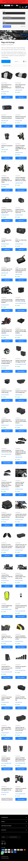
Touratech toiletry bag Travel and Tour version (6, 451)
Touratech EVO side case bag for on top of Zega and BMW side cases (21, 546)
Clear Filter (23, 26)
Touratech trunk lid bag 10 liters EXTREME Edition (6, 698)
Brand (4, 11)
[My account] (22, 7)
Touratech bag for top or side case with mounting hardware (20, 421)
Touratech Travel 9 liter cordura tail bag (6, 391)
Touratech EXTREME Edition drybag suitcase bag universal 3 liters (20, 759)
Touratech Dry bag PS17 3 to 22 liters (20, 667)
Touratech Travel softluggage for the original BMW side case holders (6, 180)
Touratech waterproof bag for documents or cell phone (21, 607)
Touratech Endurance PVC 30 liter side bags (20, 300)
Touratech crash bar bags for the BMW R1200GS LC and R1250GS (19, 484)
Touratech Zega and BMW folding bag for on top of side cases (20, 729)
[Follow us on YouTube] (5, 843)
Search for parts (7, 26)
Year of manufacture (7, 16)
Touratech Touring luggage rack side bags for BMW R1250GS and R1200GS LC (20, 452)
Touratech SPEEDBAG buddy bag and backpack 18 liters (21, 638)
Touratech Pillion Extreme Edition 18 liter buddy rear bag (20, 577)
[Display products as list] (26, 61)
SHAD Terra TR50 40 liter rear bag (21, 241)
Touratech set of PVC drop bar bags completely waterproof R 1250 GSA (7, 546)
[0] (25, 7)
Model (4, 21)
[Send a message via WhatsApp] (2, 853)
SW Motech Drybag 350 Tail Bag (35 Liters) (20, 117)
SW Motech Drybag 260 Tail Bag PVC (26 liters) (6, 117)
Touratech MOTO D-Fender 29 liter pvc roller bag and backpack (6, 668)
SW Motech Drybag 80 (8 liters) (6, 146)
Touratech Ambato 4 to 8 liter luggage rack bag (6, 789)
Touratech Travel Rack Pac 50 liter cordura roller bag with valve (7, 211)
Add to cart (7, 97)
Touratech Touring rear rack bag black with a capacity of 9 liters (6, 516)
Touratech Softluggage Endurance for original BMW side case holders (20, 179)
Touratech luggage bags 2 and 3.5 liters (6, 606)
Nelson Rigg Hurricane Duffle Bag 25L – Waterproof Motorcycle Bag (6, 87)
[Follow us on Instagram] (2, 843)
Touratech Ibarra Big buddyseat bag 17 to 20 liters (6, 421)
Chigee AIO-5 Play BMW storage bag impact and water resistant (20, 270)
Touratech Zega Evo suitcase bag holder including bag (5, 759)
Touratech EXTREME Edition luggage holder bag (6, 729)
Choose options (21, 190)
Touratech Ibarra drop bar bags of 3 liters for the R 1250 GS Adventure (21, 516)
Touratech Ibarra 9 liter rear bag (6, 241)
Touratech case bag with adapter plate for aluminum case (20, 790)
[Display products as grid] (23, 61)
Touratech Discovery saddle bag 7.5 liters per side (6, 638)
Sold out (7, 799)
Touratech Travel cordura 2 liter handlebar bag (21, 391)
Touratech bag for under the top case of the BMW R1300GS (20, 331)
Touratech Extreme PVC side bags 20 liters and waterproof (6, 331)
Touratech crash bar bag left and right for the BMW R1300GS (7, 301)
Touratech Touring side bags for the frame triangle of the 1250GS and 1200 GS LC (6, 484)
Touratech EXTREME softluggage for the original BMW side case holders (20, 148)
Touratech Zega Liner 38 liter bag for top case (6, 269)
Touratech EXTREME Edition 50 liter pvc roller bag (20, 698)
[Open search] (20, 7)
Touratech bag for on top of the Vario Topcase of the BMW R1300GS (6, 362)
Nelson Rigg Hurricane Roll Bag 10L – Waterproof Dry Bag (20, 86)
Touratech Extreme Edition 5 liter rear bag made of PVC (20, 211)
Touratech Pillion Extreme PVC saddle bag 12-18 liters (6, 577)
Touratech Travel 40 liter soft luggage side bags (20, 361)
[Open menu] (2, 5)
